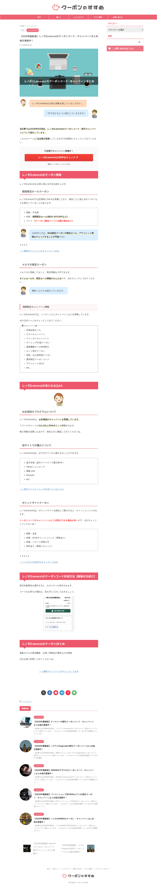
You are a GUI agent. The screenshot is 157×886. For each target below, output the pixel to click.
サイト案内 (98, 17)
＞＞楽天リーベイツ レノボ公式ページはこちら (42, 489)
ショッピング (78, 17)
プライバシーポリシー (102, 869)
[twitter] (43, 692)
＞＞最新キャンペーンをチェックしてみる (39, 251)
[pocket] (55, 692)
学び (39, 17)
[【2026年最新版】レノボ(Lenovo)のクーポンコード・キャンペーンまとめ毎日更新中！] (61, 692)
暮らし (58, 17)
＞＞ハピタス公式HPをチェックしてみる (39, 562)
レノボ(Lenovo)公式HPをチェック (57, 157)
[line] (74, 692)
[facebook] (49, 692)
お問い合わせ (118, 17)
